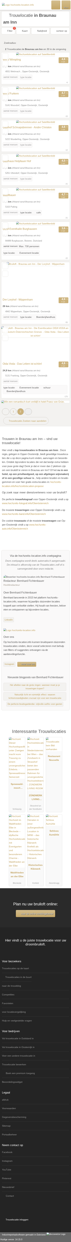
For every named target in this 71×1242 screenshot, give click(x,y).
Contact (9, 1196)
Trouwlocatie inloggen (16, 1219)
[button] (28, 411)
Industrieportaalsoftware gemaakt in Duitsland (23, 1234)
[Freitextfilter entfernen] (56, 4)
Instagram (9, 664)
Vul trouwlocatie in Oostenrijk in (18, 1047)
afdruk (5, 1099)
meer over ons (28, 664)
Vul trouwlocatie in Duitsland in (18, 1038)
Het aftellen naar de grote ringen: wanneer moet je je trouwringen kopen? (35, 687)
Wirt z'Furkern (11, 93)
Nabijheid (41, 31)
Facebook (7, 1152)
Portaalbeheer (9, 1134)
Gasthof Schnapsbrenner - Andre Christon (27, 127)
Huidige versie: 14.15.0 (11, 1239)
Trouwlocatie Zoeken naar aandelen (27, 421)
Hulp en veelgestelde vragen (17, 1020)
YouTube (6, 1169)
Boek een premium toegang (20, 1073)
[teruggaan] (9, 279)
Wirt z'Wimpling (12, 59)
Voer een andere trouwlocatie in (18, 1055)
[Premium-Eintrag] (64, 735)
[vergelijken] (5, 64)
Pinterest (6, 1178)
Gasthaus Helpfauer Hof (17, 161)
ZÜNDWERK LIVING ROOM (35, 798)
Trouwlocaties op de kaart (15, 968)
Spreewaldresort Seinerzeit (17, 787)
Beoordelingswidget (12, 1082)
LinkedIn (9, 620)
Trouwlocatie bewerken (14, 1064)
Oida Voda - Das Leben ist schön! (22, 363)
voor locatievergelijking (14, 1012)
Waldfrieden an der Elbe (17, 874)
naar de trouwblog (11, 986)
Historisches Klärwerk (35, 867)
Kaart (24, 31)
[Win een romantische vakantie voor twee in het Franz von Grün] (32, 401)
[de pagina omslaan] (61, 279)
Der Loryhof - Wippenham (18, 299)
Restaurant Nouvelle (54, 758)
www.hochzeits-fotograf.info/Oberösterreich (25, 503)
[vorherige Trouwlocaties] (5, 411)
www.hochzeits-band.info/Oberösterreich (24, 514)
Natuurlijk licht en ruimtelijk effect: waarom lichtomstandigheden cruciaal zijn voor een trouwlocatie (35, 696)
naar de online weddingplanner (36, 913)
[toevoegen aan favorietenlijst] (5, 56)
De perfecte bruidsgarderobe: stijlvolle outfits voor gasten (35, 704)
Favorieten (7, 1003)
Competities (8, 994)
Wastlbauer (9, 195)
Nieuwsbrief (8, 1187)
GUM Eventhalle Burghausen (20, 228)
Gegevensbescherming (14, 1117)
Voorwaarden (9, 1108)
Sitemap (6, 1125)
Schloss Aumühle (54, 833)
